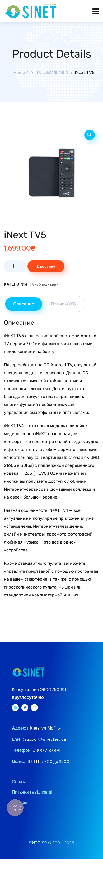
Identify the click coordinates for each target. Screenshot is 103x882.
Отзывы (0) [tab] (63, 304)
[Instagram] (34, 707)
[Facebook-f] (24, 707)
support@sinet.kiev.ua (45, 739)
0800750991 (53, 689)
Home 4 (21, 72)
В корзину (46, 266)
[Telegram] (15, 707)
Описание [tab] (23, 304)
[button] (89, 135)
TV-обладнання (52, 72)
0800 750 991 (46, 750)
